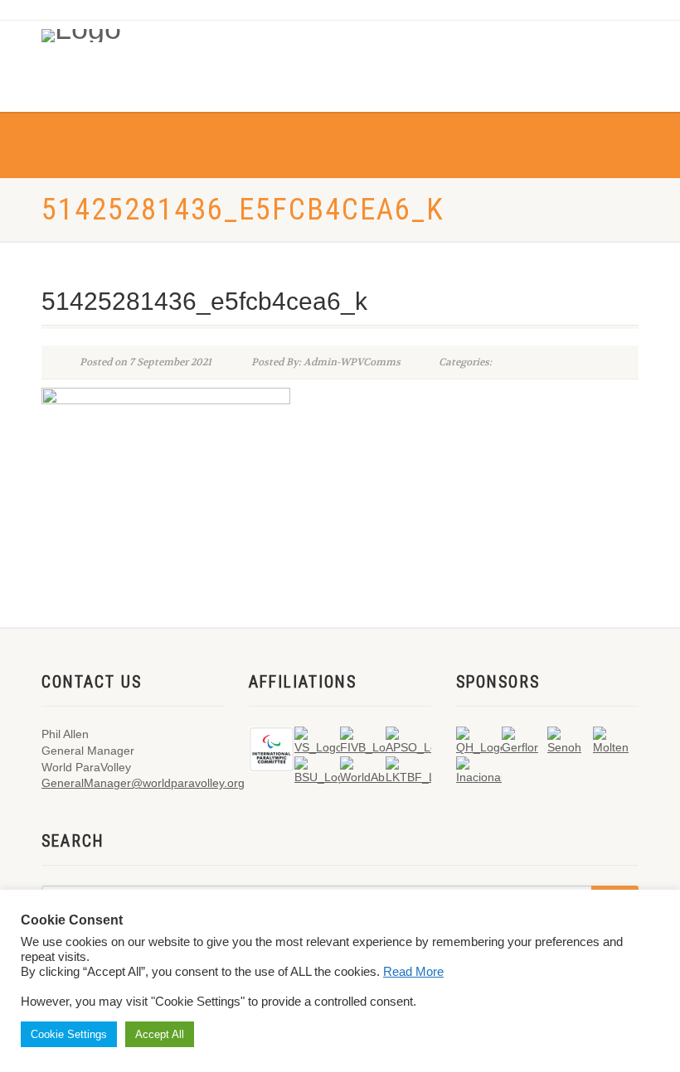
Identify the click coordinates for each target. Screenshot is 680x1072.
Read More (413, 971)
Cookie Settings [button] (69, 1034)
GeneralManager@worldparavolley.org (143, 783)
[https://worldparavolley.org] (106, 31)
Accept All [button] (159, 1034)
